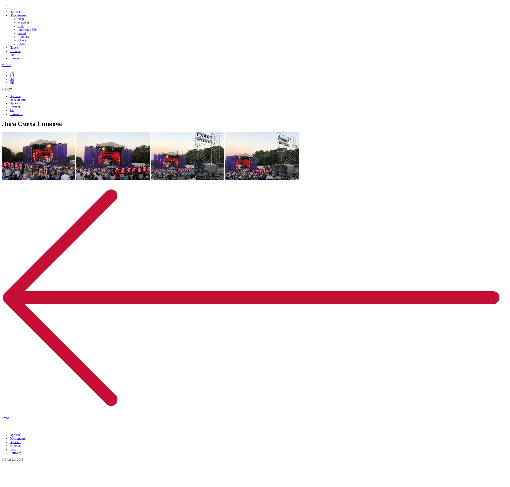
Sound (22, 33)
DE (12, 82)
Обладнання (18, 15)
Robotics (23, 36)
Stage (21, 19)
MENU (6, 65)
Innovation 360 (27, 29)
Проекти (15, 47)
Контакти (16, 58)
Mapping (23, 22)
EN (12, 75)
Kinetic (22, 40)
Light (21, 26)
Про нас (15, 11)
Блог (13, 54)
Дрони (22, 44)
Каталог (15, 51)
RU (12, 72)
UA (12, 79)
